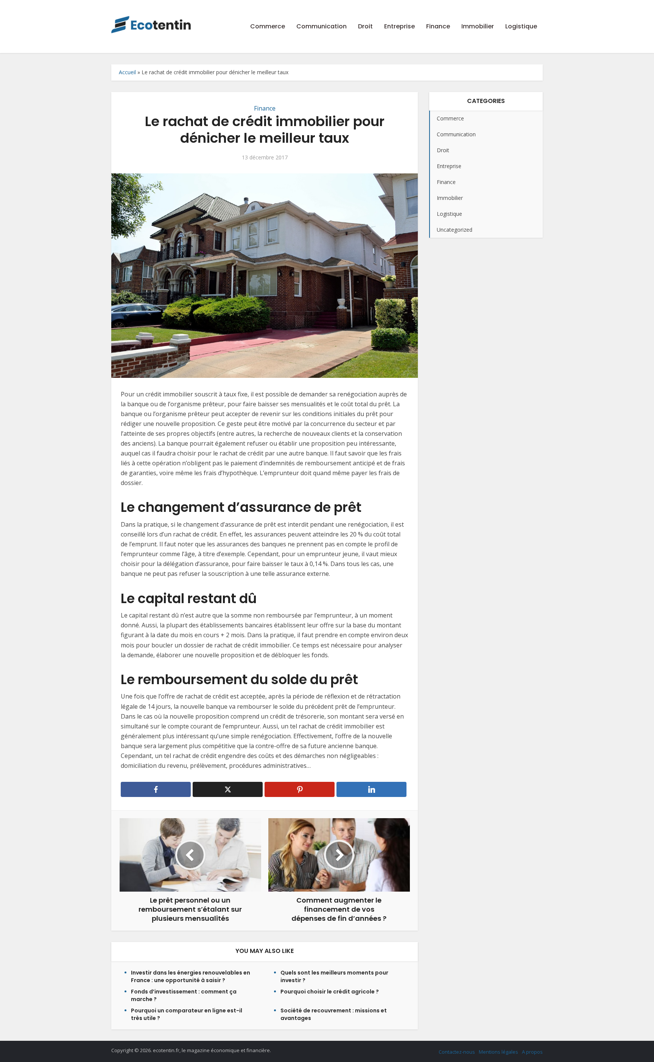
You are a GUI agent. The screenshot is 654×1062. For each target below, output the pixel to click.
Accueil (127, 72)
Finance (438, 26)
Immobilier (477, 26)
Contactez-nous (457, 1051)
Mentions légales (498, 1051)
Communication (321, 26)
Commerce (267, 26)
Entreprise (399, 26)
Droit (365, 26)
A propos (532, 1051)
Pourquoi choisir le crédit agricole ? (329, 991)
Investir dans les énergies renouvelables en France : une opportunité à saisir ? (190, 976)
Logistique (521, 26)
